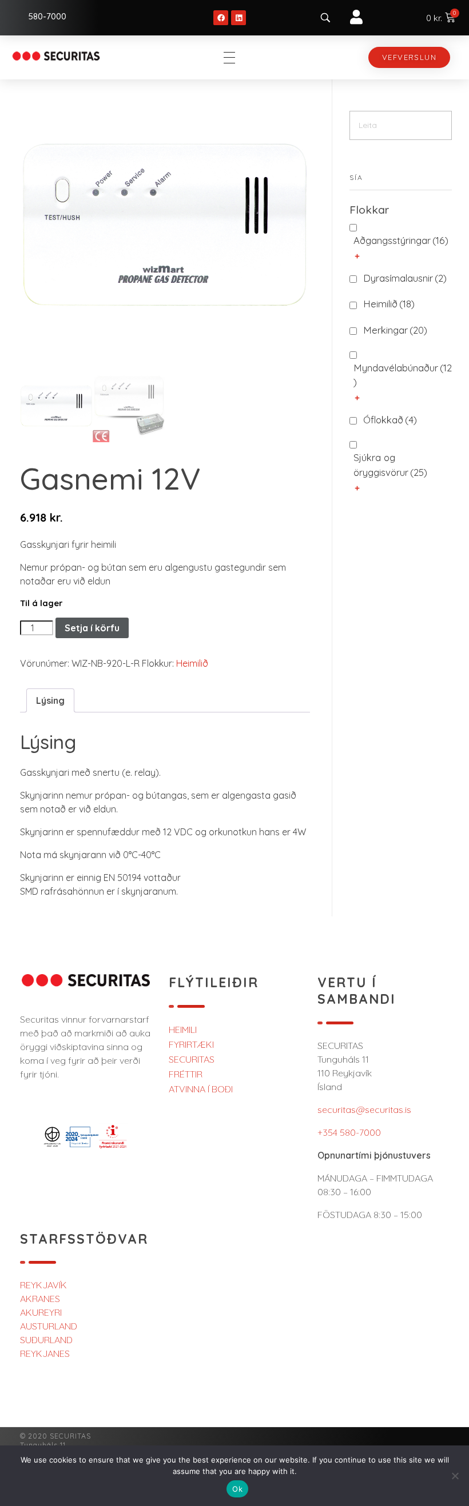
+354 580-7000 (349, 1132)
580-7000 (47, 16)
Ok (237, 1488)
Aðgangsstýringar (400, 240)
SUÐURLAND (46, 1339)
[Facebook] (220, 17)
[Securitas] (56, 56)
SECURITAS (191, 1059)
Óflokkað (390, 420)
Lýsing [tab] (50, 700)
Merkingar (395, 330)
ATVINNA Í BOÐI (201, 1089)
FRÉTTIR (185, 1074)
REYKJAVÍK (43, 1285)
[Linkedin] (238, 17)
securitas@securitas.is (364, 1109)
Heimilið (192, 663)
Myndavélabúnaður (402, 375)
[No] (454, 1475)
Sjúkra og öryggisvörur (390, 464)
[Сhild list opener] (357, 256)
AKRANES (40, 1298)
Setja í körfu (92, 628)
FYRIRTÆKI (191, 1044)
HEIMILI (183, 1029)
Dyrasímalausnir (405, 278)
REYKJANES (45, 1353)
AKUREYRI (41, 1312)
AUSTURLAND (48, 1326)
